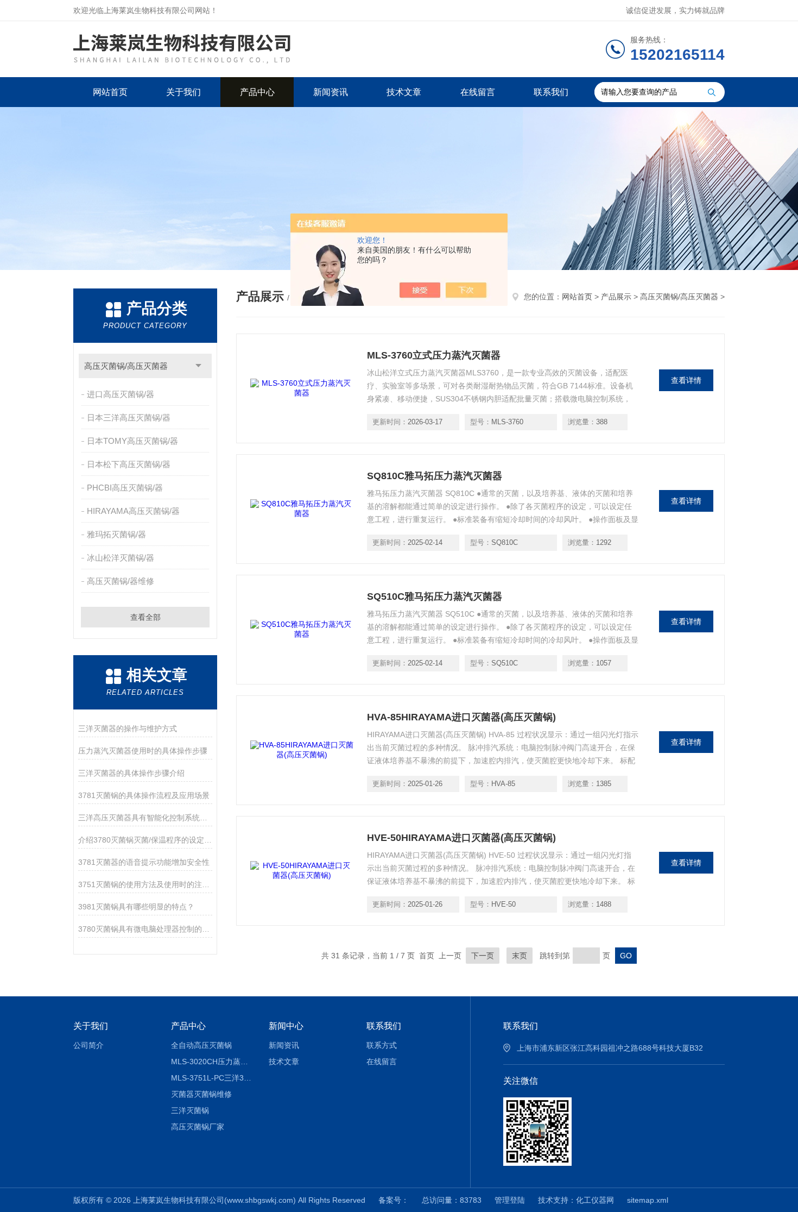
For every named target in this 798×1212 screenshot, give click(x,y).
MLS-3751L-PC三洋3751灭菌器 (212, 1077)
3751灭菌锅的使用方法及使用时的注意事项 (145, 884)
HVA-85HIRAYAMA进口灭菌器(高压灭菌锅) (461, 717)
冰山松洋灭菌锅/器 (120, 557)
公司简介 (88, 1045)
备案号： (393, 1200)
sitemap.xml (647, 1200)
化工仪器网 (595, 1200)
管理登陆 (510, 1200)
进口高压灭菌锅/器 (120, 394)
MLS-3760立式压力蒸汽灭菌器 (434, 355)
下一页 (482, 955)
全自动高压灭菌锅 (201, 1045)
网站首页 (110, 92)
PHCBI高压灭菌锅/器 (125, 487)
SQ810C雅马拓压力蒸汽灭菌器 (434, 475)
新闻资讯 (330, 92)
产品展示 (616, 296)
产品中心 (257, 92)
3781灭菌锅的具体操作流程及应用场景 (144, 795)
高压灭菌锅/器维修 (120, 581)
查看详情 (686, 380)
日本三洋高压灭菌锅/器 (128, 417)
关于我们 (183, 92)
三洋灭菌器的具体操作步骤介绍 (131, 773)
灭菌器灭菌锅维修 (201, 1094)
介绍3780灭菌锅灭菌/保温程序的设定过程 (145, 840)
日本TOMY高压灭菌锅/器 (132, 440)
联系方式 (381, 1045)
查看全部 (145, 617)
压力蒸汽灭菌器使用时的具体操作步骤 (142, 750)
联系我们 (551, 92)
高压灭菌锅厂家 (197, 1126)
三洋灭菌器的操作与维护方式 (127, 728)
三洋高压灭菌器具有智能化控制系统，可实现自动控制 (145, 817)
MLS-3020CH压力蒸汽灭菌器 (212, 1061)
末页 (519, 955)
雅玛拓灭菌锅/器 (116, 534)
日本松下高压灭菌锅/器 (128, 464)
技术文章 (404, 92)
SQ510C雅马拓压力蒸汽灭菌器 (434, 596)
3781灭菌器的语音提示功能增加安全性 (144, 862)
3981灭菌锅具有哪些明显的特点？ (136, 906)
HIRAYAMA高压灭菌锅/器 (133, 511)
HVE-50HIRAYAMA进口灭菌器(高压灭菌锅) (461, 837)
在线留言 (477, 92)
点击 (198, 366)
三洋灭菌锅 (190, 1110)
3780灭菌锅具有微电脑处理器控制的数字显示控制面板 (145, 929)
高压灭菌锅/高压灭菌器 (126, 365)
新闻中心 (286, 1026)
